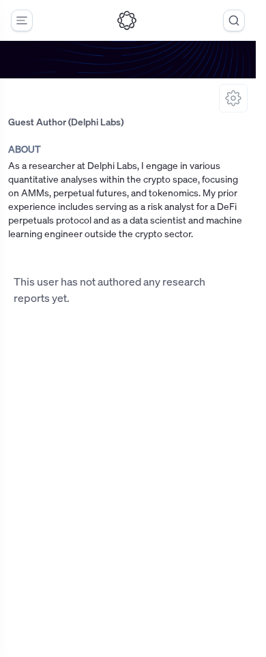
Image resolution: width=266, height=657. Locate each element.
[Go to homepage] (126, 20)
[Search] (234, 20)
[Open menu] (22, 20)
